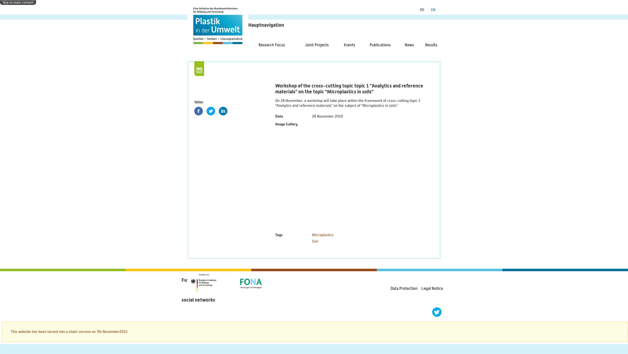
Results (431, 45)
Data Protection (404, 288)
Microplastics (323, 235)
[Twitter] (211, 111)
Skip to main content (18, 2)
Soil (315, 241)
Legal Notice (432, 288)
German (424, 9)
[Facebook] (198, 111)
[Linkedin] (223, 111)
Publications (380, 45)
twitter (437, 312)
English (435, 9)
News (409, 45)
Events (349, 45)
